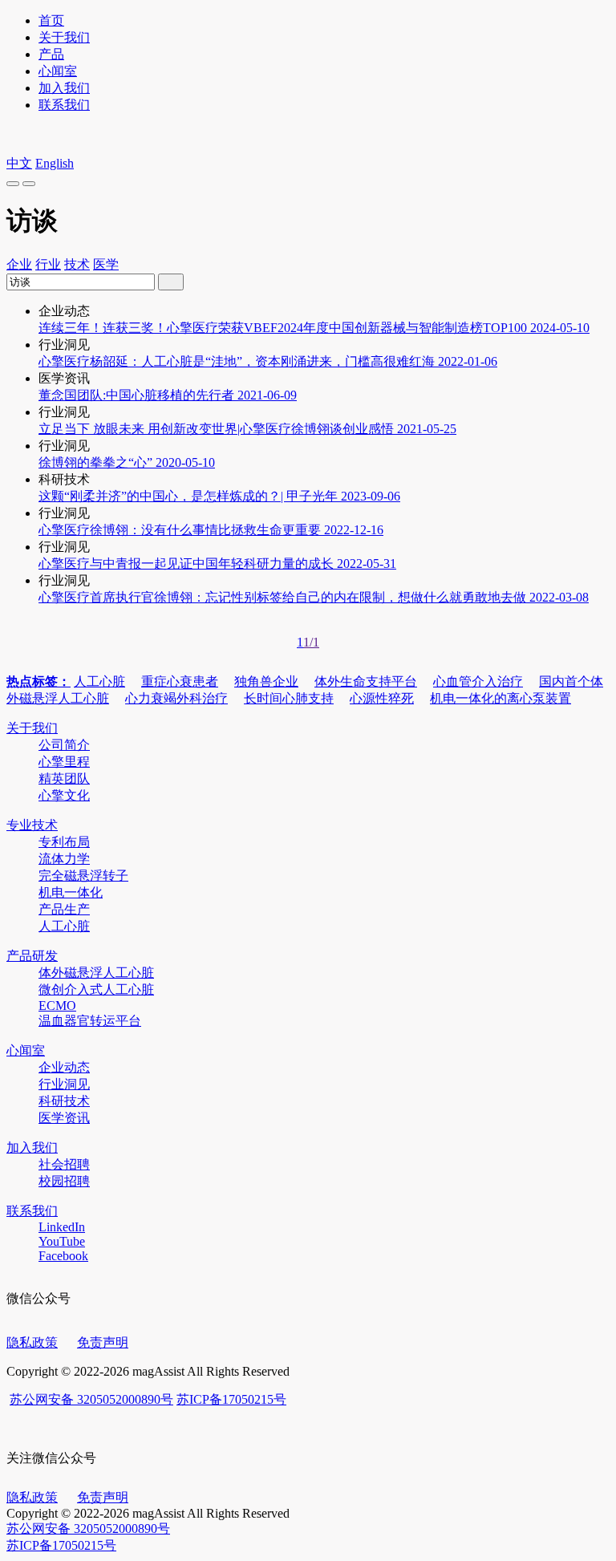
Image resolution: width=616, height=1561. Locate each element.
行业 (48, 264)
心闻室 (57, 71)
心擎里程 (64, 761)
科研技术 (64, 1101)
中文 (19, 163)
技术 (77, 264)
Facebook (63, 1256)
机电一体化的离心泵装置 (500, 698)
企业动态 (64, 1067)
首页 (51, 20)
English (54, 163)
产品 (51, 54)
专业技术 (32, 825)
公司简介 (64, 745)
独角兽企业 (266, 681)
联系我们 (64, 105)
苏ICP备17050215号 (231, 1399)
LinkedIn (61, 1227)
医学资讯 (64, 1118)
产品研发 (32, 956)
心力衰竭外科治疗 (176, 698)
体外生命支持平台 (365, 681)
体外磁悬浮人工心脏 (96, 972)
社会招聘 (64, 1164)
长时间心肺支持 (289, 698)
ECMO (57, 1005)
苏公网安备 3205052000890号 (91, 1399)
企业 (19, 264)
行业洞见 (64, 1084)
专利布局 (64, 842)
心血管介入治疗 (478, 681)
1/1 (311, 642)
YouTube (61, 1241)
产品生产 (64, 909)
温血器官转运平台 (89, 1021)
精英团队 (64, 778)
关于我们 (64, 37)
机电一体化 (70, 892)
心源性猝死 (382, 698)
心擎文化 (64, 795)
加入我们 (64, 88)
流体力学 (64, 859)
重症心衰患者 (179, 681)
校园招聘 (64, 1181)
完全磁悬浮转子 (83, 875)
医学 (106, 264)
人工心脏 (99, 681)
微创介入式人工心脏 (96, 989)
